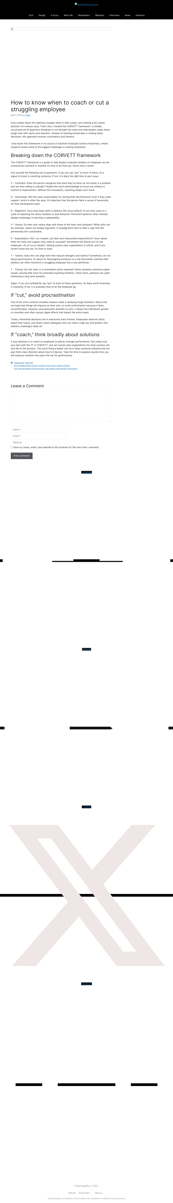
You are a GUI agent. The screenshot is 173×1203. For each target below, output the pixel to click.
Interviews (114, 15)
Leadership (19, 363)
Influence (140, 15)
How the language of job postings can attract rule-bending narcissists (45, 368)
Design (42, 15)
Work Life (68, 15)
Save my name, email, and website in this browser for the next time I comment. (56, 447)
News (127, 15)
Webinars (99, 15)
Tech (31, 15)
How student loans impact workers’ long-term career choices (42, 365)
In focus (54, 15)
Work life (29, 363)
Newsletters (84, 15)
